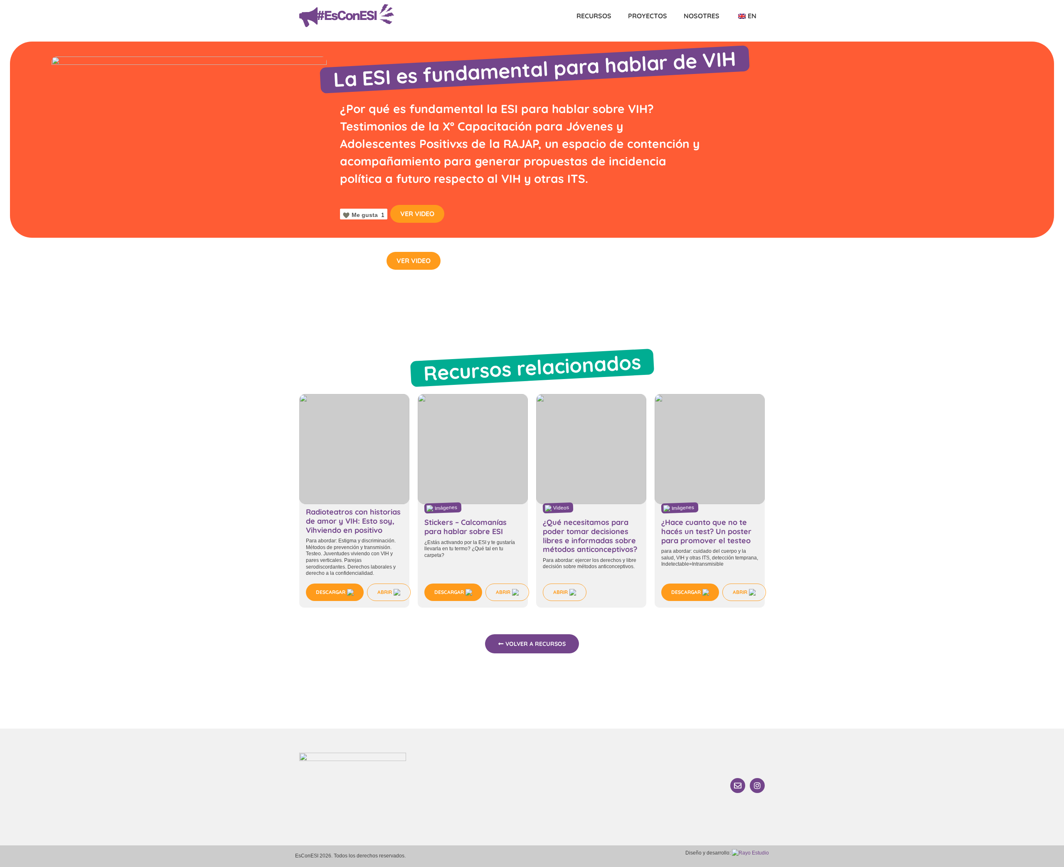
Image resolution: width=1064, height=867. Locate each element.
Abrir (384, 592)
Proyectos (647, 16)
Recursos (593, 16)
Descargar (330, 592)
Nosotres (701, 16)
